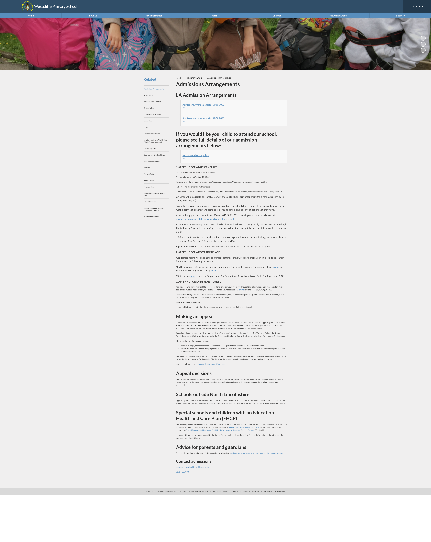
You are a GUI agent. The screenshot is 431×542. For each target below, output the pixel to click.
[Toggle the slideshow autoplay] (423, 38)
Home (178, 78)
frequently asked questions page (211, 364)
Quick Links (417, 6)
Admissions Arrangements (219, 78)
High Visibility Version (220, 491)
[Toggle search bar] (399, 6)
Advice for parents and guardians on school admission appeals (257, 453)
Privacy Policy (268, 491)
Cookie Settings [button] (279, 491)
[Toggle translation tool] (392, 6)
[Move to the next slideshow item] (423, 50)
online (241, 290)
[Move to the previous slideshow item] (423, 44)
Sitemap (235, 491)
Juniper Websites (202, 491)
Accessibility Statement (251, 491)
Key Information (194, 78)
